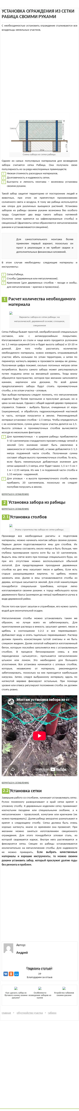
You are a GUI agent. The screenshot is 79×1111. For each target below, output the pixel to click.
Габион (52, 1013)
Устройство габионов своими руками (64, 994)
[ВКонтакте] (5, 974)
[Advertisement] (39, 71)
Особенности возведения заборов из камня (40, 995)
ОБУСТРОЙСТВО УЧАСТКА (30, 1013)
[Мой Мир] (16, 974)
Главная (6, 1013)
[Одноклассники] (11, 974)
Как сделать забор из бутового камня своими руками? (16, 995)
